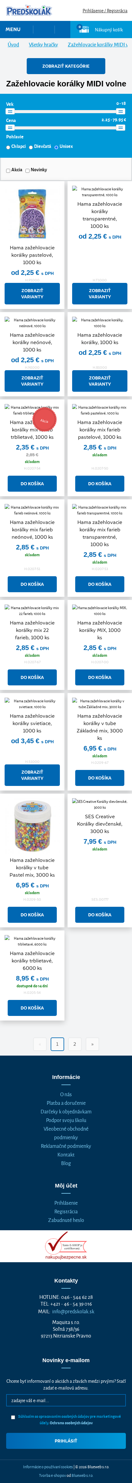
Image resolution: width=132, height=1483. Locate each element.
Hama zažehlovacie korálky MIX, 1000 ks (99, 630)
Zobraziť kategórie (66, 66)
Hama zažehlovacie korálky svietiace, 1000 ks (32, 723)
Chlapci (18, 146)
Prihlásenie (66, 1202)
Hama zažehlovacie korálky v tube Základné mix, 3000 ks (100, 727)
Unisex (66, 146)
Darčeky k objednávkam (66, 1111)
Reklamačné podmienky (66, 1145)
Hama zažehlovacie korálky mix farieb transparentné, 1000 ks (99, 533)
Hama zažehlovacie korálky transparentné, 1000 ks (99, 215)
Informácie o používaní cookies (48, 1466)
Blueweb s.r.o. (82, 1475)
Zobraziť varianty (32, 293)
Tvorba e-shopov (52, 1475)
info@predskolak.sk (73, 1311)
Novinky (39, 169)
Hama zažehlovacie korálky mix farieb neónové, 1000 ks (32, 529)
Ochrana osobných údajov (71, 1423)
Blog (66, 1163)
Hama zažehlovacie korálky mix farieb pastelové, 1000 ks (99, 429)
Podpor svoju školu (66, 1120)
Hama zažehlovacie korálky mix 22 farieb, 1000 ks (32, 630)
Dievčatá (42, 146)
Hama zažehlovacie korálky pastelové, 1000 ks (32, 255)
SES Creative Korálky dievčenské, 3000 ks (99, 824)
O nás (66, 1094)
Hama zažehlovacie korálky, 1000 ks (99, 339)
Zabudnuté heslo (66, 1219)
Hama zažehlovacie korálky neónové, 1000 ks (32, 342)
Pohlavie (15, 136)
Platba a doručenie (66, 1102)
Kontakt (66, 1154)
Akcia (16, 169)
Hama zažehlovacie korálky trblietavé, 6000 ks (32, 960)
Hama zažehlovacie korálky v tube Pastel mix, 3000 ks (32, 867)
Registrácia (66, 1211)
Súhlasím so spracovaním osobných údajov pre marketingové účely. (69, 1419)
